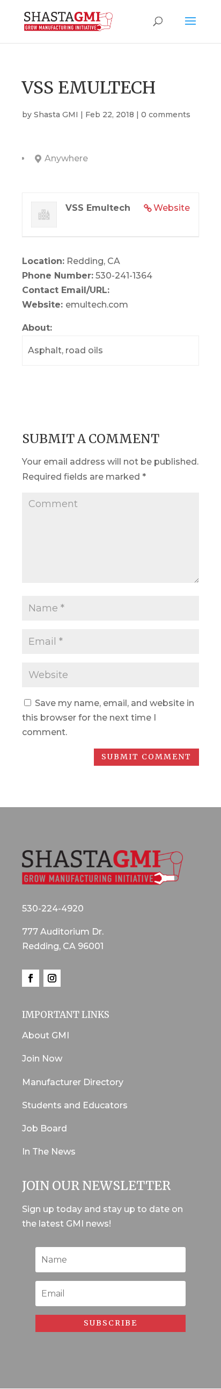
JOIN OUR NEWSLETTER (96, 1185)
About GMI (45, 1035)
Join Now (42, 1058)
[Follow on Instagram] (52, 978)
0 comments (165, 114)
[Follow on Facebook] (30, 978)
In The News (49, 1151)
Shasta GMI (56, 114)
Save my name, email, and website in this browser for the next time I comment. (108, 717)
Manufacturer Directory (72, 1082)
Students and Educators (75, 1105)
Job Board (44, 1128)
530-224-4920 (53, 908)
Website (171, 208)
